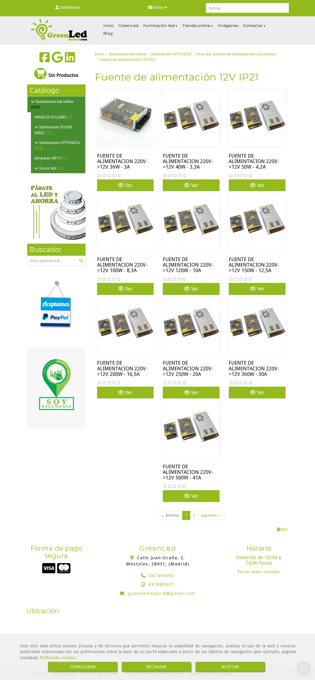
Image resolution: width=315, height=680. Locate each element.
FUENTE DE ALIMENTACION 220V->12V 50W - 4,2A (254, 161)
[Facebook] (44, 60)
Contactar (253, 25)
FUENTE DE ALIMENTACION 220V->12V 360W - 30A (254, 368)
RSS (284, 529)
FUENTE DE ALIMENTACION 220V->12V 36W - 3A (122, 161)
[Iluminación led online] (33, 101)
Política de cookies (57, 657)
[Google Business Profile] (57, 60)
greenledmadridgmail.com (161, 593)
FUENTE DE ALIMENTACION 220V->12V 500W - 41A (188, 472)
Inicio (108, 25)
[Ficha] (125, 118)
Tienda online (196, 25)
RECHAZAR (156, 666)
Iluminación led (159, 25)
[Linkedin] (70, 60)
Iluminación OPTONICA (59, 142)
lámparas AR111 (48, 158)
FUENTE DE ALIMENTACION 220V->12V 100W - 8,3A (122, 264)
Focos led (47, 168)
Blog (108, 33)
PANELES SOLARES (51, 117)
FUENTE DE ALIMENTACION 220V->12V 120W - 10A (188, 264)
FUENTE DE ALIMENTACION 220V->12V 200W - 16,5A (122, 368)
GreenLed (129, 25)
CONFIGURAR (82, 666)
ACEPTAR (230, 666)
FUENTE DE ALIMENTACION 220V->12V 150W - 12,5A (254, 264)
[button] (67, 7)
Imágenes (228, 25)
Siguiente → (211, 515)
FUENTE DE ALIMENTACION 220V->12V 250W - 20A (188, 368)
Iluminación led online (54, 101)
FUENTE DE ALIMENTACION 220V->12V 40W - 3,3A (188, 161)
